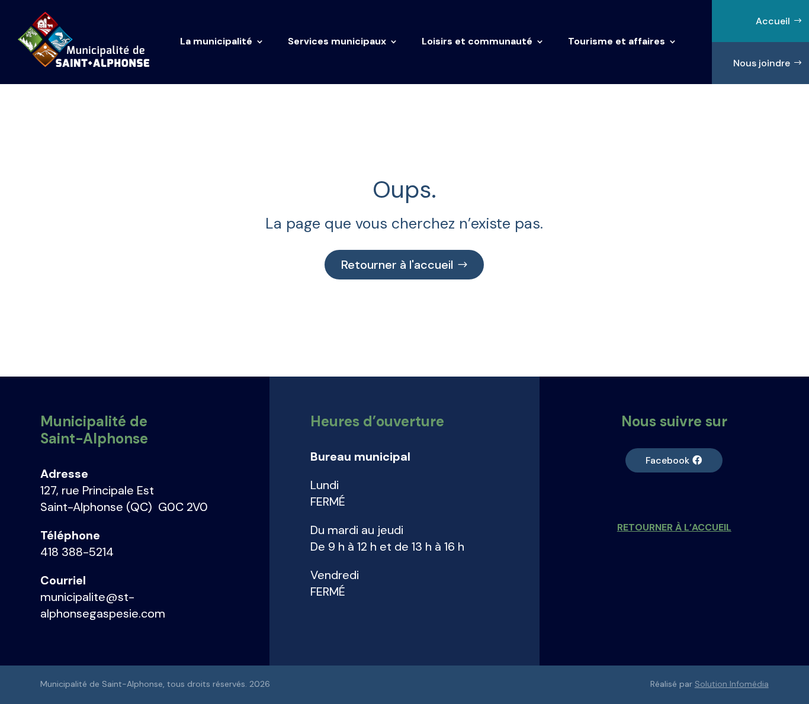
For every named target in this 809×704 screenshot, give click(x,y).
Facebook (667, 460)
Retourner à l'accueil (397, 264)
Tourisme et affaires (616, 41)
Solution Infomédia (732, 684)
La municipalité (216, 41)
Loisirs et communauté (477, 41)
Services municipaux (337, 41)
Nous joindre (761, 63)
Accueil (773, 21)
